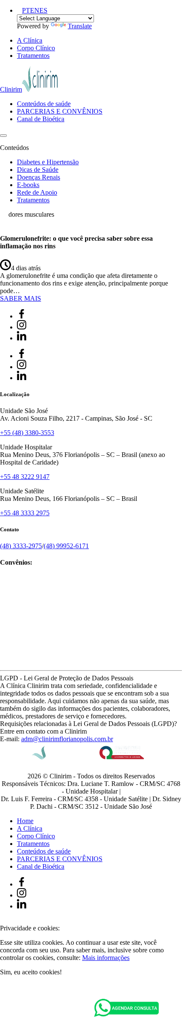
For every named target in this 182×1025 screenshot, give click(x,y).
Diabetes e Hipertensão (48, 162)
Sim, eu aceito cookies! (31, 972)
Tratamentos (33, 55)
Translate (80, 26)
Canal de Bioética (40, 118)
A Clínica (29, 40)
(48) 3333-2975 (21, 545)
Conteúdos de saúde (44, 103)
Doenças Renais (38, 177)
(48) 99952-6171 (66, 545)
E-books (28, 184)
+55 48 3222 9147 (25, 476)
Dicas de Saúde (37, 169)
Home (25, 820)
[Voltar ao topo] (4, 920)
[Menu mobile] (3, 135)
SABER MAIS (20, 298)
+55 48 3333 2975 (25, 513)
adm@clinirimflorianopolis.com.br (67, 738)
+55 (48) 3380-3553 (27, 432)
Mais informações (106, 957)
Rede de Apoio (37, 192)
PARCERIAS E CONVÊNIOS (59, 111)
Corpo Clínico (36, 48)
